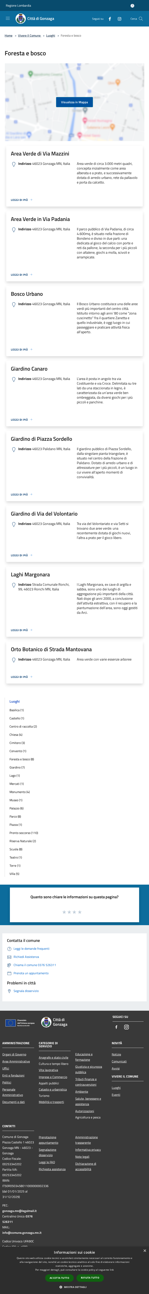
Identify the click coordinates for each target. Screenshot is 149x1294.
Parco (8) (15, 816)
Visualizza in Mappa (74, 102)
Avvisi (116, 1068)
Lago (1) (15, 775)
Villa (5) (14, 873)
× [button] (144, 1250)
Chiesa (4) (16, 734)
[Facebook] (108, 18)
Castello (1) (17, 718)
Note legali (82, 1156)
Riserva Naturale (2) (23, 841)
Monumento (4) (20, 792)
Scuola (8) (16, 849)
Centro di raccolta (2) (23, 726)
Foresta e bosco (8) (22, 759)
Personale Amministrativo (12, 1092)
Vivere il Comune (29, 35)
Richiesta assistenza (52, 1169)
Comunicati (119, 1061)
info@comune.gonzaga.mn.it (22, 1232)
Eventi (116, 1094)
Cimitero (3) (17, 742)
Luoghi (50, 35)
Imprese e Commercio (53, 1077)
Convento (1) (18, 751)
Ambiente (81, 1091)
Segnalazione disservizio (47, 1152)
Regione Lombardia (18, 5)
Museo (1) (16, 800)
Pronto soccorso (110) (24, 832)
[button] (74, 1287)
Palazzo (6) (16, 808)
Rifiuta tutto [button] (90, 1277)
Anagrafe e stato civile (53, 1057)
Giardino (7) (17, 767)
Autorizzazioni (84, 1111)
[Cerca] (141, 18)
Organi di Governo (14, 1054)
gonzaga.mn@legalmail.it (19, 1210)
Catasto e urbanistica (53, 1089)
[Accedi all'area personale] (132, 5)
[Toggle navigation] (7, 18)
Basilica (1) (17, 710)
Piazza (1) (16, 824)
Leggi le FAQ (47, 1162)
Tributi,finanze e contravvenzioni (86, 1082)
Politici (6, 1082)
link (112, 1269)
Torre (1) (15, 865)
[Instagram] (118, 18)
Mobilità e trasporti (51, 1102)
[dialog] (74, 1270)
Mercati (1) (17, 783)
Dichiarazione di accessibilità (85, 1166)
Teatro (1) (16, 857)
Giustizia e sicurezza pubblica (88, 1069)
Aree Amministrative (16, 1061)
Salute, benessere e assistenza (88, 1101)
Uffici (5, 1068)
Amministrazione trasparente (86, 1140)
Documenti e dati (13, 1102)
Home (8, 35)
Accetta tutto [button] (59, 1278)
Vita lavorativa (48, 1070)
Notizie (116, 1054)
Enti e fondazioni (13, 1075)
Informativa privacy (88, 1149)
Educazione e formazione (84, 1057)
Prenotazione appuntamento (48, 1140)
